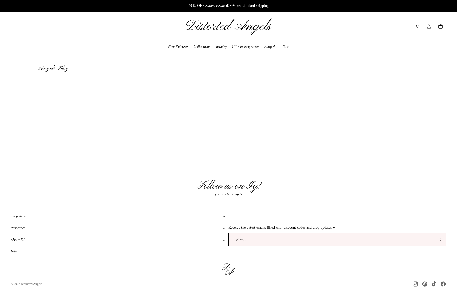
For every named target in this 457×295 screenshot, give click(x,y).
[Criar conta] (440, 240)
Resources (18, 228)
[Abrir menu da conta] (429, 26)
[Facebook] (443, 284)
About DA (18, 240)
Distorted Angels (31, 284)
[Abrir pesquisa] (418, 26)
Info (14, 252)
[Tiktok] (434, 284)
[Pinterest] (425, 284)
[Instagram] (415, 284)
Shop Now (18, 216)
